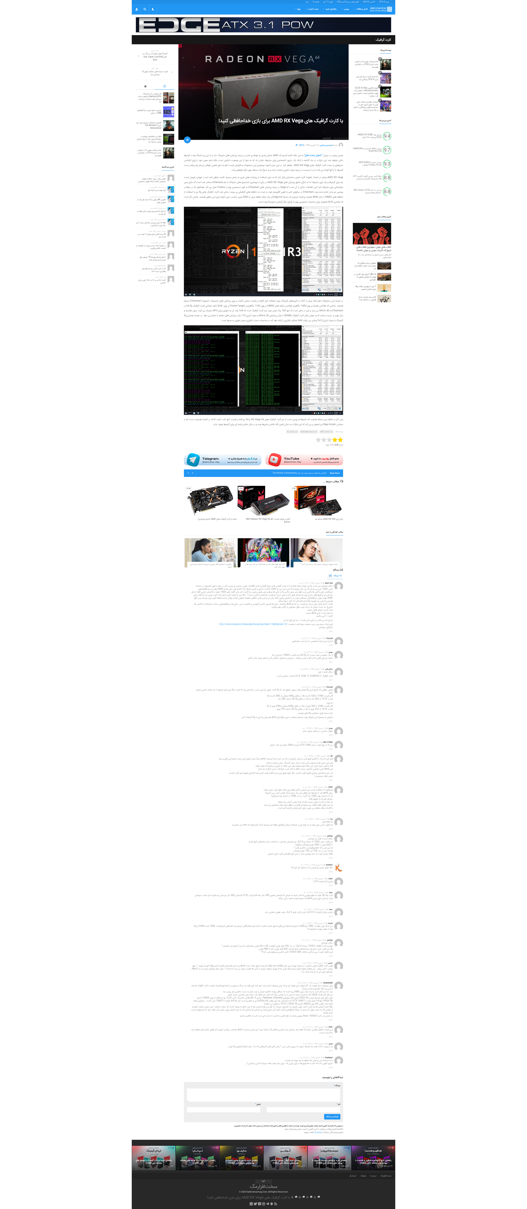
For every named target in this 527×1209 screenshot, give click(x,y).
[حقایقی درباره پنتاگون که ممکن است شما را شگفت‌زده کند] (384, 266)
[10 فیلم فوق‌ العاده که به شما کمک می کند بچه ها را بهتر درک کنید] (263, 552)
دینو (307, 2)
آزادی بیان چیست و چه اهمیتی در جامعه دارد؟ (367, 298)
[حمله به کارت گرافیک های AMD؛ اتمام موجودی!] (210, 501)
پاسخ (331, 631)
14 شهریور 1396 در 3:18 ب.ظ (314, 923)
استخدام (353, 1176)
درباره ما (373, 1176)
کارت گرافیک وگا (292, 431)
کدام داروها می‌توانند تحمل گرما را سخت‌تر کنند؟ (319, 564)
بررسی (346, 9)
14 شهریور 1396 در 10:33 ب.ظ (309, 742)
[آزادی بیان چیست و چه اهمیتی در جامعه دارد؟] (384, 298)
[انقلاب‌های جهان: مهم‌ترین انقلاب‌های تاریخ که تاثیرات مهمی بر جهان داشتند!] (372, 233)
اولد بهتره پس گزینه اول (157, 190)
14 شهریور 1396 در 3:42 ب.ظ (315, 909)
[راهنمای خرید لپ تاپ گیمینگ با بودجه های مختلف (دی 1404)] (153, 1158)
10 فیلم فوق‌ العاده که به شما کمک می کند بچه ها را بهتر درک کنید (264, 566)
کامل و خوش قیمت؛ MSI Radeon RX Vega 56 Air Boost (268, 520)
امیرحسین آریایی (326, 145)
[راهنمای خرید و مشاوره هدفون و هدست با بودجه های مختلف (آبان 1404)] (373, 1158)
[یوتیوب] (304, 460)
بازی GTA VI (384, 2)
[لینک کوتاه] (297, 145)
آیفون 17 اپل (328, 2)
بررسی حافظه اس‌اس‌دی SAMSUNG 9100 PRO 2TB (367, 150)
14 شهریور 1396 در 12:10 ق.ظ (314, 1026)
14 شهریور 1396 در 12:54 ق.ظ (313, 963)
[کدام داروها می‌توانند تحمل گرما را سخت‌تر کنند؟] (316, 552)
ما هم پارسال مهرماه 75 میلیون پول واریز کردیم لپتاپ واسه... (152, 259)
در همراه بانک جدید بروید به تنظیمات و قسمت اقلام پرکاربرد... (151, 247)
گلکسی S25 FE (369, 2)
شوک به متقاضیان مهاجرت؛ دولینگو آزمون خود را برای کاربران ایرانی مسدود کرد (149, 139)
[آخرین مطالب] (164, 87)
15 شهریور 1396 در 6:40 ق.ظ (311, 669)
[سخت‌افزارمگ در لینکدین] (251, 1203)
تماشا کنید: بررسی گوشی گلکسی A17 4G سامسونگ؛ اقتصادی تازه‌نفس (367, 178)
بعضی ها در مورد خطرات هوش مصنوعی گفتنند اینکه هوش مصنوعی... (151, 180)
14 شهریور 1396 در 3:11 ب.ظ (313, 940)
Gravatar (318, 1132)
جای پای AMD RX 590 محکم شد (329, 519)
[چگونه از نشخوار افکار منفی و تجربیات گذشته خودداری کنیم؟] (210, 552)
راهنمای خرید (331, 9)
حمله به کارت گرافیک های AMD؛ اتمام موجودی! (217, 519)
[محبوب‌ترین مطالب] (145, 87)
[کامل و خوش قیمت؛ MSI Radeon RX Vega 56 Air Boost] (263, 501)
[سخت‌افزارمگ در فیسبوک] (259, 1203)
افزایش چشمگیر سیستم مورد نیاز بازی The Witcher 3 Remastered (148, 125)
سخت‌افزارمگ (385, 1176)
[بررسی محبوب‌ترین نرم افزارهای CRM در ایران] (168, 111)
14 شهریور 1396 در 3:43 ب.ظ (315, 892)
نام (338, 1104)
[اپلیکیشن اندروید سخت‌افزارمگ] (271, 1203)
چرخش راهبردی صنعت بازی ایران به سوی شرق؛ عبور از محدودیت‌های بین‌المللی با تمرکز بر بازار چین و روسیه (366, 106)
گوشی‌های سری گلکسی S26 (348, 2)
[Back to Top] (263, 1182)
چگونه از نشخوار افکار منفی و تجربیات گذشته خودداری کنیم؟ (211, 566)
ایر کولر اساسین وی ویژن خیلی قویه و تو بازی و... (151, 213)
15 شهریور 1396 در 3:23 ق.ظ (313, 687)
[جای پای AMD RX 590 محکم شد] (316, 501)
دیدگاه (334, 576)
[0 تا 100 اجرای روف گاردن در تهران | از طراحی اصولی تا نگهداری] (384, 277)
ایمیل (257, 1104)
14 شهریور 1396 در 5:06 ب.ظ (316, 819)
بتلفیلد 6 (316, 2)
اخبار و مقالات (362, 9)
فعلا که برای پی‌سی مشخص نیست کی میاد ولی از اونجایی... (151, 224)
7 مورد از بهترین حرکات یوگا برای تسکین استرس (365, 288)
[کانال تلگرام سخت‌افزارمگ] (267, 1203)
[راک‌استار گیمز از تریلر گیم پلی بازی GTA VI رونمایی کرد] (385, 78)
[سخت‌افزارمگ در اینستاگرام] (263, 1203)
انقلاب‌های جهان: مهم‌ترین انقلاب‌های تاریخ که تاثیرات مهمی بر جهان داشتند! (373, 248)
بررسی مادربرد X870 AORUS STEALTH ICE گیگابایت (370, 164)
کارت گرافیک (383, 39)
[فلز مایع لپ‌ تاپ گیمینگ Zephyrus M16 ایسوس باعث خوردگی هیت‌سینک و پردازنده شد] (168, 97)
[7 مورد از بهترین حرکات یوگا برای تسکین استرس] (384, 288)
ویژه (299, 9)
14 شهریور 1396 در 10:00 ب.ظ (316, 756)
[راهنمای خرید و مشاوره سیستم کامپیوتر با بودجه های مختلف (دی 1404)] (329, 1158)
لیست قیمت (313, 9)
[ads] (263, 24)
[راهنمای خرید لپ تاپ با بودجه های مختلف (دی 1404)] (197, 1158)
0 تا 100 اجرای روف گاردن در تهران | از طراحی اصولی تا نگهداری (365, 277)
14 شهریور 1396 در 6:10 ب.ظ (314, 787)
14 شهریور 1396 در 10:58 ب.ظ (314, 728)
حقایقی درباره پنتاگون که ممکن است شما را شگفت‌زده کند (365, 266)
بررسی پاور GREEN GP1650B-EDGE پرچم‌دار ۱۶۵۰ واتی (370, 136)
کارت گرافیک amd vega (309, 431)
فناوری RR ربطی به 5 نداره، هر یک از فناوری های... (151, 201)
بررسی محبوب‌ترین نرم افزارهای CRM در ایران (149, 112)
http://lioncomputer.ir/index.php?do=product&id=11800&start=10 (253, 624)
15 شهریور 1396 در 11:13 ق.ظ (310, 583)
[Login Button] (137, 9)
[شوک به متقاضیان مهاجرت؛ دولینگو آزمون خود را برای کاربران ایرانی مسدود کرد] (168, 139)
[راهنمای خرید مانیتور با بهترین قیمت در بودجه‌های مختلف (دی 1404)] (241, 1158)
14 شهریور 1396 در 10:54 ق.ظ (314, 1043)
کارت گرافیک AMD (326, 431)
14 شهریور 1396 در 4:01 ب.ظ (314, 878)
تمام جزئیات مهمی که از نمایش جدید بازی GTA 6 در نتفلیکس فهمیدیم (299, 473)
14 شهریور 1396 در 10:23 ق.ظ (311, 1057)
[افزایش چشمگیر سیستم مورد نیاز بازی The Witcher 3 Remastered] (168, 125)
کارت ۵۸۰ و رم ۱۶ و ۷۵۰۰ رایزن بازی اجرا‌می (152, 282)
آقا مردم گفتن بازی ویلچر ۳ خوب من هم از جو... (152, 236)
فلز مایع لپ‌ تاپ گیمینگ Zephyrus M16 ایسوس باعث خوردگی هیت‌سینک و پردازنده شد (149, 98)
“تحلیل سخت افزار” (313, 155)
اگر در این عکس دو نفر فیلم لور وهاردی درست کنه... (154, 270)
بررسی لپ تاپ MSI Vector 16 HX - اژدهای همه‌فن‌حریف (368, 191)
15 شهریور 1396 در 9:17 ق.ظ (313, 638)
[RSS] (275, 1203)
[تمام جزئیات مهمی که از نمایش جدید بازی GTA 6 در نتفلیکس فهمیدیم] (385, 64)
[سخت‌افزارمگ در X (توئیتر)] (255, 1203)
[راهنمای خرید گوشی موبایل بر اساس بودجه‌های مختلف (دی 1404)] (285, 1158)
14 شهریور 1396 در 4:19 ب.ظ (313, 835)
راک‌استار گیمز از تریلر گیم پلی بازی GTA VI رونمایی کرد (367, 78)
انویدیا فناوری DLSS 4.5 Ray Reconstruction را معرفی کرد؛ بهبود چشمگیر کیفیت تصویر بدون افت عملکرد (365, 92)
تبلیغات (363, 1176)
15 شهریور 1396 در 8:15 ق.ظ (315, 652)
